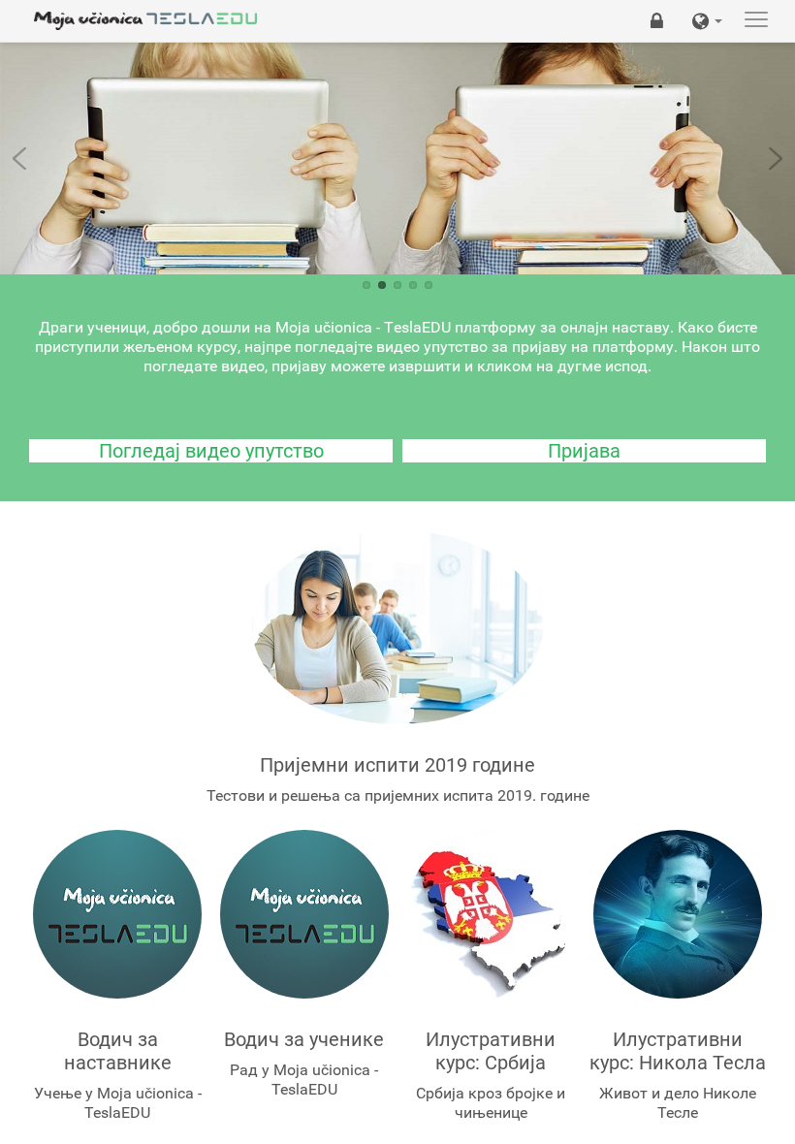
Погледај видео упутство (211, 450)
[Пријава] (657, 21)
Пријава (584, 450)
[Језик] (707, 20)
